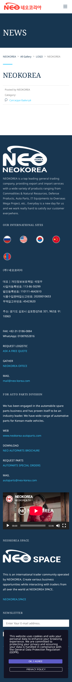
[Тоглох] (8, 525)
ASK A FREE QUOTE (15, 351)
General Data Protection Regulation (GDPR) (35, 651)
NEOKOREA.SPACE (14, 599)
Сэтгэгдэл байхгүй (20, 100)
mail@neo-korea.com (16, 381)
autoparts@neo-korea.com (20, 480)
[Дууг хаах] (58, 525)
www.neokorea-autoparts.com (22, 435)
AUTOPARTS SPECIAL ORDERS (22, 465)
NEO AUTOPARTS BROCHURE (21, 450)
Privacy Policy (36, 669)
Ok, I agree (36, 661)
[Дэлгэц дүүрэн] (64, 525)
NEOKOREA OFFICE (15, 366)
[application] (36, 510)
